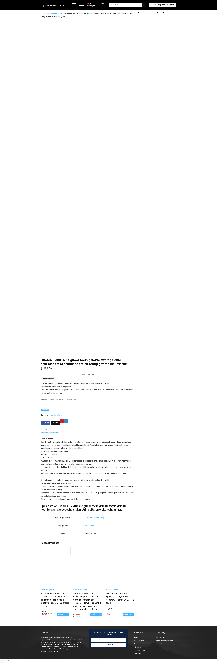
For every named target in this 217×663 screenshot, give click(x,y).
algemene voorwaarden (164, 641)
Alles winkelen (139, 641)
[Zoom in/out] (1, 660)
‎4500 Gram (89, 526)
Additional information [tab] (49, 433)
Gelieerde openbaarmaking (165, 644)
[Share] (5, 660)
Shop (47, 13)
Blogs (103, 3)
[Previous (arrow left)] (1, 662)
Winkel (81, 6)
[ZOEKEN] (143, 5)
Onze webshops (140, 650)
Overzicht (137, 653)
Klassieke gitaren (56, 13)
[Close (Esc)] (8, 660)
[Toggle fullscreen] (3, 660)
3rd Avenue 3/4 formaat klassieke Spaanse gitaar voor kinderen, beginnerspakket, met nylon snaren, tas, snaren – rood (55, 599)
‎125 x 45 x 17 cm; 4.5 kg (94, 518)
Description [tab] (45, 430)
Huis (74, 3)
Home (43, 13)
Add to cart (45, 410)
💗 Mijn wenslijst (91, 4)
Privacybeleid (160, 637)
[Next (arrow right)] (3, 662)
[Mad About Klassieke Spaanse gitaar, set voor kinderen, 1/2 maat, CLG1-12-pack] (121, 572)
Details (67, 399)
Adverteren (138, 647)
